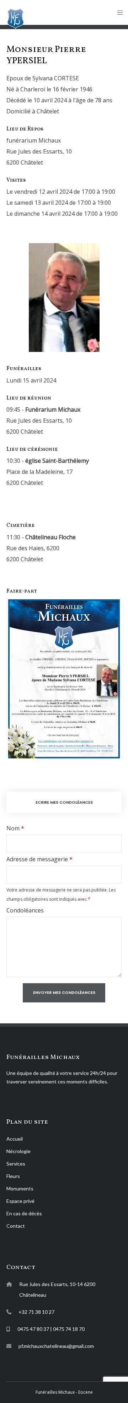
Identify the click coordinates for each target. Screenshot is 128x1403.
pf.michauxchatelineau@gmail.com (56, 1346)
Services (15, 1164)
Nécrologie (18, 1151)
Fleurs (13, 1176)
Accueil (14, 1139)
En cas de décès (24, 1213)
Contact (15, 1226)
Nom (13, 828)
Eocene (85, 1392)
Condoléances (25, 910)
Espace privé (20, 1201)
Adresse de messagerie (37, 859)
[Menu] (118, 12)
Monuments (19, 1188)
